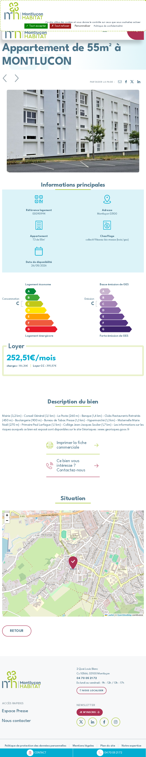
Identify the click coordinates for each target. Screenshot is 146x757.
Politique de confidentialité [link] (108, 26)
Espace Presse (15, 711)
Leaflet (110, 614)
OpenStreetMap (124, 614)
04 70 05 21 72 (113, 752)
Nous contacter (16, 721)
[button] (73, 563)
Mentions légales (83, 746)
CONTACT (40, 752)
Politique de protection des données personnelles (35, 746)
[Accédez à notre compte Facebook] (104, 722)
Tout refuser (61, 26)
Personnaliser (82, 26)
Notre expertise (131, 746)
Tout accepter (37, 26)
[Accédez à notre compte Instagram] (115, 722)
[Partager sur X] (132, 82)
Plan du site (107, 746)
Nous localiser (92, 690)
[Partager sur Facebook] (126, 82)
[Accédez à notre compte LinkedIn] (92, 722)
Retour (17, 631)
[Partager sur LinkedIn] (138, 82)
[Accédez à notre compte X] (81, 722)
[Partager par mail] (120, 82)
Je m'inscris (88, 712)
